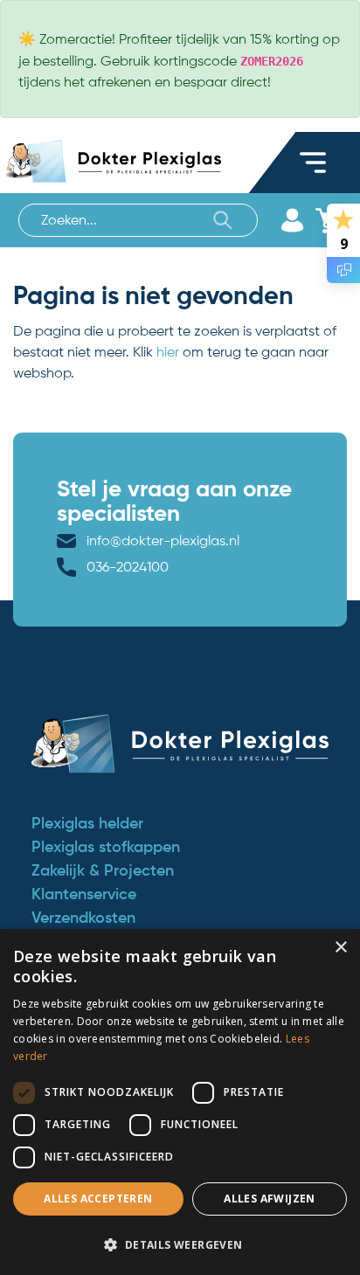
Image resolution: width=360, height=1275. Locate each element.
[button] (180, 1244)
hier (167, 351)
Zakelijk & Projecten (102, 870)
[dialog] (180, 1102)
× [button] (340, 947)
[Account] (292, 220)
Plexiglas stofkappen (105, 846)
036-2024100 (128, 566)
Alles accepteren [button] (98, 1198)
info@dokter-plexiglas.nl (163, 540)
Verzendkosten (83, 917)
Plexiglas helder (87, 823)
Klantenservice (83, 894)
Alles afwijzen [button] (269, 1198)
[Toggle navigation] (313, 162)
